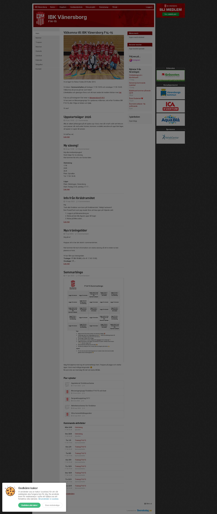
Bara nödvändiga (52, 505)
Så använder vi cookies (48, 499)
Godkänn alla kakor (29, 505)
